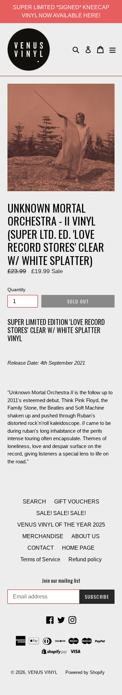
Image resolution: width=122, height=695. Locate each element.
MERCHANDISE (42, 536)
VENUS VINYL (42, 672)
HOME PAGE (78, 548)
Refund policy (85, 559)
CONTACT (40, 548)
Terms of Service (40, 559)
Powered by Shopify (85, 672)
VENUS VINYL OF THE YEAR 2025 (61, 525)
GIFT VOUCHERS (76, 501)
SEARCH (34, 501)
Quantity (16, 289)
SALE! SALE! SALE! (61, 513)
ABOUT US (86, 536)
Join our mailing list (61, 580)
